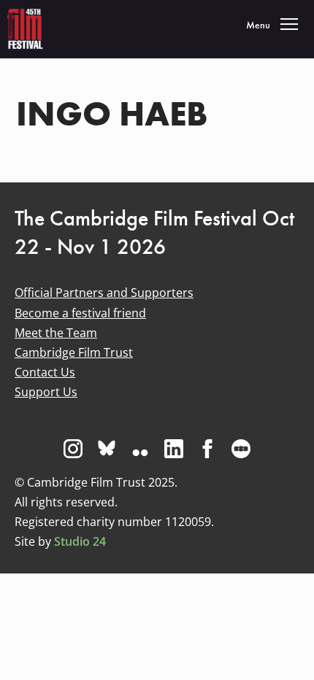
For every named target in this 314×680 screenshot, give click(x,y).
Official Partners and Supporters (104, 293)
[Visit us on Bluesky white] (106, 448)
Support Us (46, 392)
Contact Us (45, 372)
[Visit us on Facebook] (207, 448)
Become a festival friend (80, 313)
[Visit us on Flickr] (140, 448)
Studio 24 (80, 541)
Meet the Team (56, 333)
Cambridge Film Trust (74, 352)
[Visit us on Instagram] (73, 448)
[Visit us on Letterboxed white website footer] (240, 448)
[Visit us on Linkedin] (173, 448)
